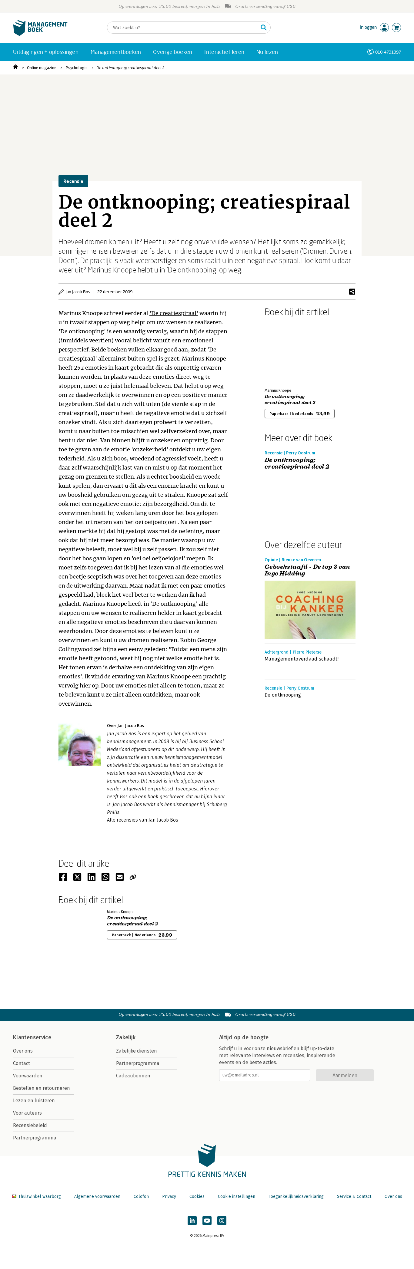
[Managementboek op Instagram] (221, 1220)
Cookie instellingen (236, 1196)
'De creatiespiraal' (173, 313)
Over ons (23, 1051)
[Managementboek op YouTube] (207, 1220)
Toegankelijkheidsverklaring (296, 1196)
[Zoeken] (263, 27)
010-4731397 (388, 51)
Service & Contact (354, 1196)
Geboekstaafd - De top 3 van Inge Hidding (307, 570)
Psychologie (76, 67)
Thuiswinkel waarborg (39, 1196)
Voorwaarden (27, 1076)
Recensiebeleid (30, 1125)
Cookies (197, 1196)
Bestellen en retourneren (41, 1088)
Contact (21, 1063)
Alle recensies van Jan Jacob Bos (142, 820)
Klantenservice (32, 1037)
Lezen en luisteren (34, 1100)
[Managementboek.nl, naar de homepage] (40, 34)
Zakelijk (125, 1037)
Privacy (169, 1196)
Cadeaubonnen (133, 1076)
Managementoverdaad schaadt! (302, 659)
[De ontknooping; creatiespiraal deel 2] (286, 351)
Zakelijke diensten (136, 1051)
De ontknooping (283, 695)
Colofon (141, 1196)
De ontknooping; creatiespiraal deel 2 (130, 67)
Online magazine (41, 67)
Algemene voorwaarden (97, 1196)
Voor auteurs (27, 1113)
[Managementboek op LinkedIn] (192, 1220)
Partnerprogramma (34, 1138)
